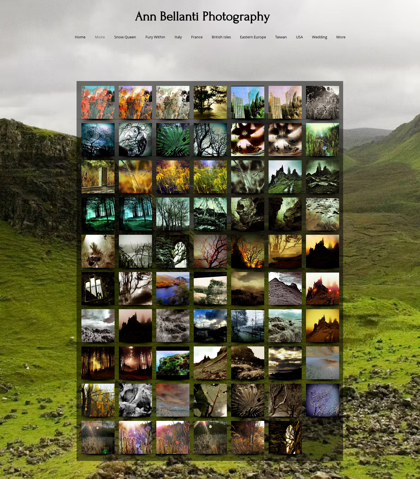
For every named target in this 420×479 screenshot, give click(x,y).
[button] (98, 102)
